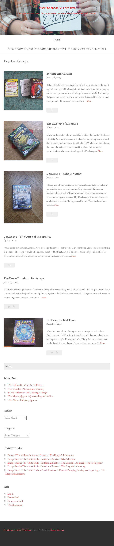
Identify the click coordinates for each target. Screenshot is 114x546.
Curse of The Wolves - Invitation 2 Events (27, 455)
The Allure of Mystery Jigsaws (22, 400)
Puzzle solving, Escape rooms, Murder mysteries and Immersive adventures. (57, 49)
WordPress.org (15, 505)
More (89, 101)
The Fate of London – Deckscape (24, 278)
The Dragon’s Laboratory (62, 455)
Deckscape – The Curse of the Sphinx (27, 236)
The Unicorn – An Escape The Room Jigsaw (82, 462)
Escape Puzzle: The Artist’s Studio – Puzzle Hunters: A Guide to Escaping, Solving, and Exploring (53, 470)
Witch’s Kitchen (68, 459)
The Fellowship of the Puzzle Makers (25, 385)
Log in (10, 493)
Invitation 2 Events (57, 8)
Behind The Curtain (59, 73)
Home (57, 40)
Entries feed (13, 497)
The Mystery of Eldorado (62, 123)
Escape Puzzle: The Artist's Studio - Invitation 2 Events (33, 459)
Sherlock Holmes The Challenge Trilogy (27, 392)
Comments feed (15, 501)
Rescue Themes (57, 529)
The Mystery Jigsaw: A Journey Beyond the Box (30, 396)
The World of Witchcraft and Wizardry (26, 389)
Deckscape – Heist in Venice (64, 173)
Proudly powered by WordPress (17, 529)
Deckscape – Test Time (60, 320)
